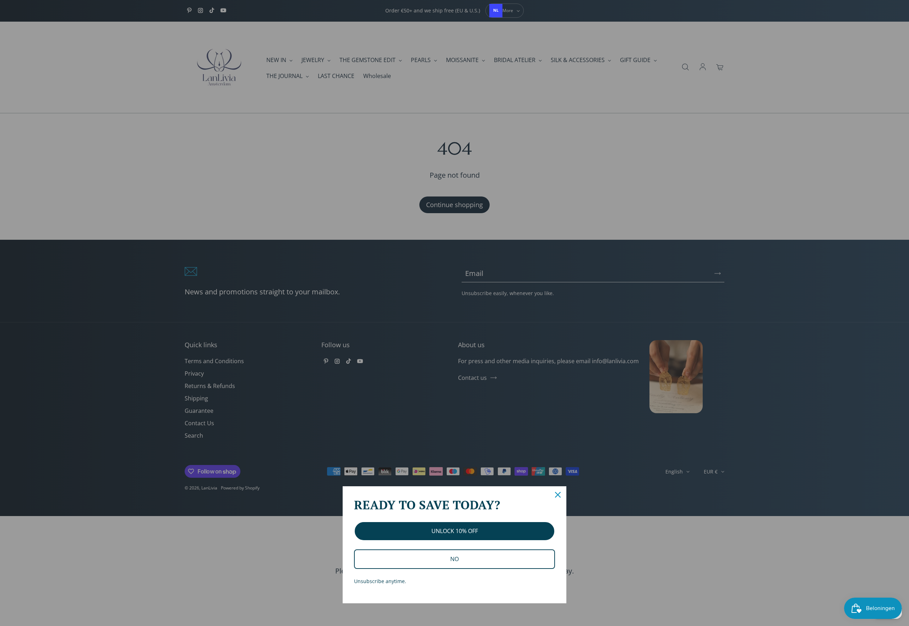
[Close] (557, 494)
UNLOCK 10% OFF (454, 531)
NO (454, 559)
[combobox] (496, 10)
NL (496, 10)
